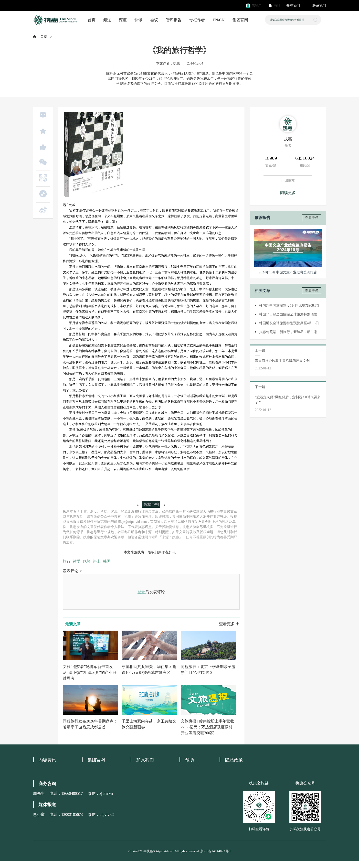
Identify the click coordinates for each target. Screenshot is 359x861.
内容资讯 (47, 759)
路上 (97, 561)
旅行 (67, 561)
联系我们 (319, 5)
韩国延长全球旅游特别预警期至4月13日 (289, 323)
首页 (91, 20)
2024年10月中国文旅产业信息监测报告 (288, 272)
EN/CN (219, 20)
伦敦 (87, 561)
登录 (141, 592)
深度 (123, 20)
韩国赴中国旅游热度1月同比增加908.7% (289, 305)
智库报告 (173, 20)
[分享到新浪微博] (43, 210)
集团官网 (240, 20)
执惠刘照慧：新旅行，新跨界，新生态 (288, 332)
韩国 (107, 561)
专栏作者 (197, 20)
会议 (154, 20)
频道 (107, 20)
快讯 (138, 20)
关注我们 (293, 5)
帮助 (189, 759)
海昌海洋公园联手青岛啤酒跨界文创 (282, 361)
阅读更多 (288, 193)
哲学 (77, 561)
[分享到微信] (43, 162)
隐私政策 (234, 759)
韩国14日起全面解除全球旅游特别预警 (288, 314)
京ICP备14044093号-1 (215, 851)
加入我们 (145, 759)
